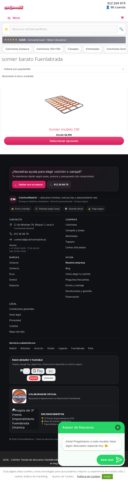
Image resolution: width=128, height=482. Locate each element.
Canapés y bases (75, 230)
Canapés (73, 48)
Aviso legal (15, 314)
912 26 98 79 (59, 184)
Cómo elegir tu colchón (78, 274)
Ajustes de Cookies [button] (63, 476)
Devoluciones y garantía (79, 291)
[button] (118, 427)
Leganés (62, 348)
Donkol (13, 279)
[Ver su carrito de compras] (123, 17)
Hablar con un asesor (29, 184)
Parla (90, 348)
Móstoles (25, 348)
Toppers (70, 241)
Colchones (71, 224)
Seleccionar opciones (64, 141)
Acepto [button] (107, 476)
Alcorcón (38, 348)
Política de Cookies (88, 476)
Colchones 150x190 (48, 48)
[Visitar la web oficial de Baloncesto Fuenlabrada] (19, 396)
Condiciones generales (21, 308)
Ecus (11, 274)
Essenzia (14, 285)
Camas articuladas (76, 247)
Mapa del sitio (16, 331)
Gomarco (14, 268)
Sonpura (13, 262)
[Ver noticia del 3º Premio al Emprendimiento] (25, 419)
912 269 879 (116, 3)
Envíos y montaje (75, 285)
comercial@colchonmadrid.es (30, 239)
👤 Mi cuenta (116, 7)
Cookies (13, 326)
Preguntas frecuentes (77, 279)
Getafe (50, 348)
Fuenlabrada (77, 348)
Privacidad (15, 320)
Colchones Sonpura (17, 48)
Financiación (72, 296)
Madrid (12, 348)
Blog (68, 268)
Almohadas (92, 48)
